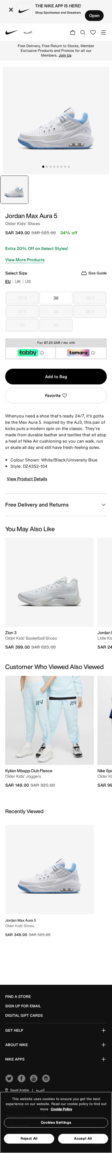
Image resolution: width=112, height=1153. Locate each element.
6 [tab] (61, 167)
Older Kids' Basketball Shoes (31, 638)
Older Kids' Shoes (19, 925)
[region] (56, 1122)
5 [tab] (58, 167)
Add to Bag (56, 376)
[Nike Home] (12, 32)
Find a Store (18, 996)
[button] (16, 1090)
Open (94, 15)
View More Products (25, 260)
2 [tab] (47, 167)
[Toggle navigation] (103, 32)
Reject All (29, 1138)
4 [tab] (54, 167)
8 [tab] (69, 167)
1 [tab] (43, 167)
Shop (65, 53)
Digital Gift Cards (24, 1015)
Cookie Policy (61, 1109)
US (28, 281)
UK (18, 281)
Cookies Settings (56, 1122)
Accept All (83, 1138)
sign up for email (23, 1006)
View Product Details (27, 479)
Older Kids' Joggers (23, 776)
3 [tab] (50, 167)
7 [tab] (65, 167)
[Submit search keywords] (83, 32)
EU (8, 281)
